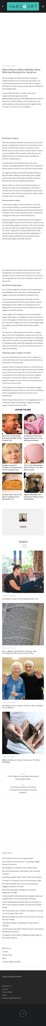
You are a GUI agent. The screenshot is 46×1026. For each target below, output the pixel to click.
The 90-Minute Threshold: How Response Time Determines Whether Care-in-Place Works (19, 652)
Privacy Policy (7, 955)
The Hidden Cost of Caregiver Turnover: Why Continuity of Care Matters (22, 706)
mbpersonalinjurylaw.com (11, 99)
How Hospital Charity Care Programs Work (17, 858)
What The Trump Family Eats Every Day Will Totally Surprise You (12, 438)
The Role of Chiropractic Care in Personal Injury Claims (21, 880)
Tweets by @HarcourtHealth (11, 976)
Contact (5, 952)
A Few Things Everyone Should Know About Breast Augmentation (23, 776)
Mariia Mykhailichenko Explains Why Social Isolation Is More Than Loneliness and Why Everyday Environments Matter (22, 904)
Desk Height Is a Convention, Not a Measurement (19, 868)
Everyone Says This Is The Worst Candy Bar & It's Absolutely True (12, 497)
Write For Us (6, 948)
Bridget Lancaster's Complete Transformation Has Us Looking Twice (12, 467)
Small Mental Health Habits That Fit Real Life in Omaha (21, 877)
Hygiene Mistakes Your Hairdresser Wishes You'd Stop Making (33, 497)
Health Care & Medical (9, 66)
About (4, 958)
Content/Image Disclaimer (11, 962)
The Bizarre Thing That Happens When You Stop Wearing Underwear (33, 438)
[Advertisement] (23, 37)
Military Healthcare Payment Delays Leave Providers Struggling (21, 761)
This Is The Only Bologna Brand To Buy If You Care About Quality (33, 467)
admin (23, 526)
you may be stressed (15, 310)
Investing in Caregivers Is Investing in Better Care (20, 599)
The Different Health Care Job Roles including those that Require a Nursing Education (23, 788)
